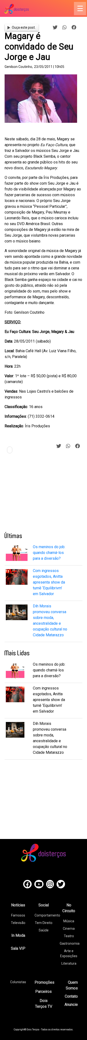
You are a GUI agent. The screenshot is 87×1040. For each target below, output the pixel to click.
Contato (71, 996)
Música (68, 921)
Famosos (18, 915)
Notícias (18, 905)
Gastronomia (70, 943)
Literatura (68, 963)
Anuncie (71, 1004)
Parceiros (43, 991)
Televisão (18, 923)
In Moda (18, 935)
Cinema (69, 928)
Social (43, 905)
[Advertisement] (41, 495)
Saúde (44, 930)
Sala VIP (18, 948)
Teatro (69, 936)
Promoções (44, 982)
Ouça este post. (24, 27)
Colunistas (18, 982)
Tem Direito (43, 923)
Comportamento (47, 915)
